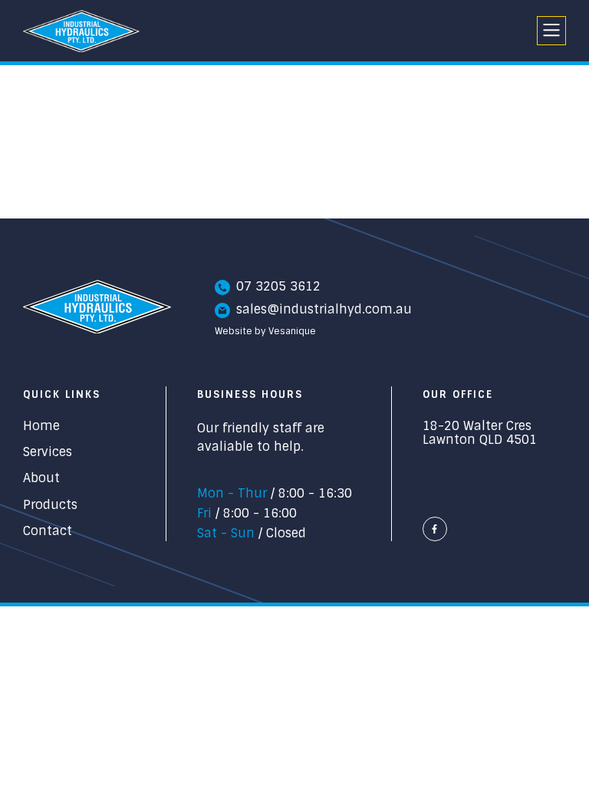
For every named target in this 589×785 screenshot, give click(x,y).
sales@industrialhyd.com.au (324, 310)
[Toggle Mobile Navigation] (551, 30)
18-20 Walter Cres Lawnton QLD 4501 (480, 433)
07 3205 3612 (278, 287)
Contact (47, 531)
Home (41, 426)
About (41, 478)
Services (47, 452)
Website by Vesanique (265, 332)
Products (50, 505)
